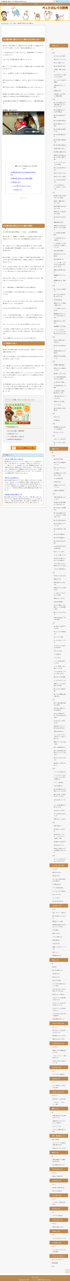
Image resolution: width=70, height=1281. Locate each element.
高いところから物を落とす (60, 632)
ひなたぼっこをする (59, 810)
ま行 (54, 413)
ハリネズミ (55, 1047)
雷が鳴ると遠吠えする (60, 152)
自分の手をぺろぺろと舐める (60, 255)
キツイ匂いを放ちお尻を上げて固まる (59, 880)
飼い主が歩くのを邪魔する (60, 508)
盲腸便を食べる (57, 955)
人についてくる (57, 1126)
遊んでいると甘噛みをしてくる (60, 463)
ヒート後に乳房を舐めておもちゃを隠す (60, 378)
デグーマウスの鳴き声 (58, 1074)
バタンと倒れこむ (57, 936)
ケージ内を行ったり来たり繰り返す (59, 1086)
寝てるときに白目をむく (12, 477)
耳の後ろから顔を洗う (60, 841)
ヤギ (53, 1235)
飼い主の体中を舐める (60, 145)
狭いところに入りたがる (60, 613)
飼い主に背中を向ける (60, 520)
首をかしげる (56, 977)
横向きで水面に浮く (58, 1176)
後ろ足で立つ (56, 875)
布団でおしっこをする (60, 819)
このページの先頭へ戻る (66, 1275)
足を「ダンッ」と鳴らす (59, 912)
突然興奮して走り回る (60, 326)
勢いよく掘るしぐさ (59, 62)
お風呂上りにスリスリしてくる (60, 486)
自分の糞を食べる (58, 259)
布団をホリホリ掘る (59, 401)
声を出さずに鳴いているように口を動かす (60, 559)
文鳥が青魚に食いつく (58, 1019)
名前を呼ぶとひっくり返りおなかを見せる (60, 727)
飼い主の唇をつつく (58, 970)
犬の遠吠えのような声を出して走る (60, 474)
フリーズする (57, 405)
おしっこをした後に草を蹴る (60, 81)
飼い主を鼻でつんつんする (59, 917)
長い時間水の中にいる (58, 1165)
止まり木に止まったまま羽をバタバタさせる (59, 990)
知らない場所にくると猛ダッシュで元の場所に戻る (60, 607)
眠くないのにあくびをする (60, 758)
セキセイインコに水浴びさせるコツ (59, 1009)
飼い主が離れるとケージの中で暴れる (60, 111)
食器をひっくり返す (58, 921)
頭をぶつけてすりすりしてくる (60, 468)
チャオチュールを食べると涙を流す (60, 646)
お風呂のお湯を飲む (59, 490)
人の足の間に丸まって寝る (60, 386)
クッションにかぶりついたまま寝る (60, 163)
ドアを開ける (57, 654)
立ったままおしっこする (60, 641)
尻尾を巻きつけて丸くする (60, 583)
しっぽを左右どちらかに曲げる (60, 239)
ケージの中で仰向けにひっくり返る (59, 984)
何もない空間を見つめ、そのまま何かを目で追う (60, 715)
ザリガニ (54, 1172)
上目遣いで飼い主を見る (60, 70)
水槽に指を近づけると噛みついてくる (59, 1116)
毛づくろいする (57, 894)
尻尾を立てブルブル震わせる (60, 588)
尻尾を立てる (57, 579)
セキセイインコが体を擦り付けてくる (59, 998)
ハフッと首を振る (58, 782)
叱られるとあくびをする (60, 218)
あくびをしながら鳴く (60, 56)
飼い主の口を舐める (59, 534)
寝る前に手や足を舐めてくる (13, 494)
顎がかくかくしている (60, 59)
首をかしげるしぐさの (60, 173)
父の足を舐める (58, 300)
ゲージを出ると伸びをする (60, 180)
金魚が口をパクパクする (59, 1148)
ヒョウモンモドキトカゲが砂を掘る (59, 1250)
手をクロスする (58, 651)
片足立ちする (56, 973)
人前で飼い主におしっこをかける (60, 397)
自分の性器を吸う (58, 601)
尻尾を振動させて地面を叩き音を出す (59, 1160)
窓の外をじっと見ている (60, 830)
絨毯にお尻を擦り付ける (60, 271)
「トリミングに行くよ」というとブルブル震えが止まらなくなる (60, 331)
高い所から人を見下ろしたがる (60, 627)
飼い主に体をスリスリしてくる (60, 524)
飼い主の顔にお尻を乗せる (60, 140)
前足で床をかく (58, 825)
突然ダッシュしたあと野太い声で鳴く (60, 684)
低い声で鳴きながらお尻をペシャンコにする (60, 790)
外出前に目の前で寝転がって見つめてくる (60, 503)
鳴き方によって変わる (58, 994)
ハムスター (20, 4)
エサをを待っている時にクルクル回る (60, 75)
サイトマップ (58, 4)
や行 (54, 423)
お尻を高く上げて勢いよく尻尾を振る (60, 95)
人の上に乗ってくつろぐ (60, 800)
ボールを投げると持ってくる (60, 814)
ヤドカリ (54, 1223)
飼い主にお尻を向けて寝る (60, 116)
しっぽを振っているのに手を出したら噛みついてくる (60, 245)
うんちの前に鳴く (58, 478)
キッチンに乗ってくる (60, 555)
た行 (54, 285)
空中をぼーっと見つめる (59, 1099)
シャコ (53, 1199)
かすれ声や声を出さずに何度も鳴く (60, 547)
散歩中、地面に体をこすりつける (60, 202)
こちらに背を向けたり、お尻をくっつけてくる (60, 187)
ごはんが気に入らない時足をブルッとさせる (60, 564)
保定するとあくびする (58, 1039)
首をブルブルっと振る (60, 176)
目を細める (57, 420)
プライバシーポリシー (58, 1259)
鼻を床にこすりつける (60, 373)
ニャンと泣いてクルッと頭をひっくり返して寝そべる (60, 736)
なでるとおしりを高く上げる (60, 721)
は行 (54, 361)
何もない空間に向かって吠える (14, 459)
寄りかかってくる (58, 432)
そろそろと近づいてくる (59, 1238)
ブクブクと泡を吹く (58, 1215)
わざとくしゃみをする (60, 439)
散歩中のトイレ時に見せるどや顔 (60, 212)
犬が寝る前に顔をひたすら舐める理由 (21, 178)
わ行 (54, 435)
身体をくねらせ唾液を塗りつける (59, 1051)
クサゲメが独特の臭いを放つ (59, 1130)
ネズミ (53, 1071)
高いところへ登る (58, 637)
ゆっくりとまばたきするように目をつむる (60, 860)
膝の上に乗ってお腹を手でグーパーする (60, 795)
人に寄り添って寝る (59, 382)
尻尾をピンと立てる (59, 598)
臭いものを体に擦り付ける (60, 168)
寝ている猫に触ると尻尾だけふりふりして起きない (60, 752)
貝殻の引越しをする (58, 1227)
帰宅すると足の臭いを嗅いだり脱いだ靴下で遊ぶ (60, 157)
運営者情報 (55, 1263)
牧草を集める (56, 940)
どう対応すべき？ (15, 182)
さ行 (54, 192)
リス (53, 1082)
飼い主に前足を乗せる (60, 120)
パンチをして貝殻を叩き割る (59, 1203)
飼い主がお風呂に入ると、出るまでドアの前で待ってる (60, 515)
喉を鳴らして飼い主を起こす (60, 764)
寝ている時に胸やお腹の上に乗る (60, 704)
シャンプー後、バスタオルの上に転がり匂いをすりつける (60, 264)
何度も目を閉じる (58, 731)
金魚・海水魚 (55, 1139)
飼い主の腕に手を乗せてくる (60, 130)
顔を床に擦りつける (59, 148)
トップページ (4, 23)
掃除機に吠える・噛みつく (60, 281)
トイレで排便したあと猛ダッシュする (60, 667)
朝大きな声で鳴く (58, 459)
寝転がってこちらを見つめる (60, 743)
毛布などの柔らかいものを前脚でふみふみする (60, 850)
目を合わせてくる (58, 845)
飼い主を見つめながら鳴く (60, 542)
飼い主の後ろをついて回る (60, 125)
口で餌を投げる (57, 884)
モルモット (55, 1095)
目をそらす (57, 417)
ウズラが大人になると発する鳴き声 (59, 1014)
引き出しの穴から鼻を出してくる (59, 1062)
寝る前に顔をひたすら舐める (60, 351)
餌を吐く (55, 967)
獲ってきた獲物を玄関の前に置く (60, 695)
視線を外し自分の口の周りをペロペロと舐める (60, 227)
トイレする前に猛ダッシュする (60, 662)
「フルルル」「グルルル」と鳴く (58, 1103)
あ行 (54, 52)
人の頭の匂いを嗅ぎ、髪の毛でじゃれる (60, 391)
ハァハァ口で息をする (60, 772)
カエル (53, 1184)
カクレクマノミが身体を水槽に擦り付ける (59, 1144)
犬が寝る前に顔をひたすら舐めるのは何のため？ (23, 173)
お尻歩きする (57, 90)
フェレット (55, 1027)
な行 (14, 23)
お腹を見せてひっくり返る (60, 86)
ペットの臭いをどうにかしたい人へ (21, 185)
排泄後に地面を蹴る (59, 365)
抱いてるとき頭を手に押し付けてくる (60, 295)
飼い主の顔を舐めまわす (60, 135)
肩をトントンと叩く (59, 551)
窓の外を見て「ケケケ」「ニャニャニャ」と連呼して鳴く (60, 836)
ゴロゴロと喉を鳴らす (60, 569)
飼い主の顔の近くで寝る (60, 530)
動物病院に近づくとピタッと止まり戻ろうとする (60, 315)
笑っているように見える (60, 443)
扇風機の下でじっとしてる (60, 276)
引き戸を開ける (58, 785)
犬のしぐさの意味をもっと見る (25, 448)
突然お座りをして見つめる (60, 322)
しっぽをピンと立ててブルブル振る (60, 594)
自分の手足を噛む (58, 250)
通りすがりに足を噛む (60, 677)
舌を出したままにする (60, 575)
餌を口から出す (57, 872)
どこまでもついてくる (60, 680)
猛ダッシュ (55, 952)
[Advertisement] (23, 32)
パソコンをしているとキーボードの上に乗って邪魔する (60, 777)
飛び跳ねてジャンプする (59, 1035)
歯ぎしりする (56, 933)
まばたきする (56, 943)
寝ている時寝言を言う (60, 747)
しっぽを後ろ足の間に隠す (60, 233)
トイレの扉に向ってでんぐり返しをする (60, 672)
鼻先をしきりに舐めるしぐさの (60, 369)
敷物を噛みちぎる (58, 222)
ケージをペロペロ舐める (59, 891)
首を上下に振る (57, 980)
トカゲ (53, 1246)
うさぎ (36, 4)
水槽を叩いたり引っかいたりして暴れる (59, 1122)
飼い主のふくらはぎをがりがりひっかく (59, 1031)
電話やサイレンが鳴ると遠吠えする (60, 304)
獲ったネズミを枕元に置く (60, 690)
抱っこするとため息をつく (60, 290)
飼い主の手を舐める (59, 537)
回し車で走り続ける (58, 901)
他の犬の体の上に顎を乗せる (60, 409)
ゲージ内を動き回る (58, 887)
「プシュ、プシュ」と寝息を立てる (59, 1056)
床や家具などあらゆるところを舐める (60, 428)
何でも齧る (55, 930)
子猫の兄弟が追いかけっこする (60, 498)
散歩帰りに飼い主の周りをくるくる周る (60, 196)
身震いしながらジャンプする (59, 948)
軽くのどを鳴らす (57, 1191)
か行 (54, 99)
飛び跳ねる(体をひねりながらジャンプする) (59, 925)
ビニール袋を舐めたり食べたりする (60, 806)
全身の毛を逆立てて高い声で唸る (60, 618)
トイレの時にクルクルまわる (60, 309)
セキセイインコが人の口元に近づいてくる (59, 1004)
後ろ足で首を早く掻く (60, 66)
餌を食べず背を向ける (58, 1187)
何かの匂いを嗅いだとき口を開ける (60, 709)
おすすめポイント (17, 189)
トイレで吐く (57, 657)
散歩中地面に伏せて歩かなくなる (60, 207)
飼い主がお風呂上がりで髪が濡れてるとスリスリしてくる (60, 104)
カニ (53, 1212)
